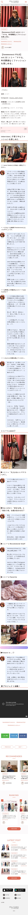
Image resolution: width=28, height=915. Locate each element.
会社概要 (2, 902)
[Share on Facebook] (23, 736)
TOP (2, 4)
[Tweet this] (14, 736)
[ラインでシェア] (5, 736)
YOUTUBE (19, 898)
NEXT (20, 747)
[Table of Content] (25, 129)
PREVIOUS (8, 747)
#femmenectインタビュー (6, 43)
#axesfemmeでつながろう (6, 41)
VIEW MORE (14, 828)
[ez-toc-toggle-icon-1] (24, 129)
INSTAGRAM (7, 898)
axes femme (6, 4)
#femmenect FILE (17, 41)
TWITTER (7, 894)
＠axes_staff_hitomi (16, 98)
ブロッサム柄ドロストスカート (14, 647)
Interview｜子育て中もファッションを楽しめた (6, 130)
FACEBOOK (19, 894)
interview (5, 773)
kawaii (23, 813)
